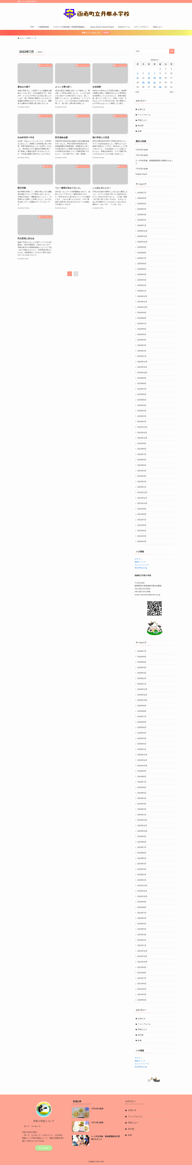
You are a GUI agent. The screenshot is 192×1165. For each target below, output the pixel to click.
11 (138, 78)
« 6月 (137, 92)
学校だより (142, 120)
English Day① (141, 174)
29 (160, 87)
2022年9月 (141, 443)
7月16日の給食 (142, 169)
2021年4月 (141, 536)
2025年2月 (141, 285)
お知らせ (141, 109)
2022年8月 (141, 449)
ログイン (138, 559)
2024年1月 (141, 356)
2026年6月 (141, 198)
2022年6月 (141, 460)
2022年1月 (141, 487)
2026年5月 (141, 204)
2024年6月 (141, 329)
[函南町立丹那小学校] (96, 14)
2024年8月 (141, 318)
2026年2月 (141, 220)
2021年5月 (141, 530)
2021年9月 (141, 509)
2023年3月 (141, 411)
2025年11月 (142, 236)
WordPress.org (141, 568)
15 (160, 78)
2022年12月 (142, 427)
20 (149, 82)
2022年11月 (142, 432)
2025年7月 (141, 258)
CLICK (106, 33)
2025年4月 (141, 274)
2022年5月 (141, 465)
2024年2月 (141, 351)
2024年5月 (141, 334)
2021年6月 (141, 525)
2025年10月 (142, 242)
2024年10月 (142, 307)
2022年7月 (141, 454)
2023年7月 (141, 389)
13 (149, 78)
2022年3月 (141, 476)
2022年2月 (141, 481)
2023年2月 (141, 416)
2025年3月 (141, 280)
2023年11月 (142, 367)
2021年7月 (141, 520)
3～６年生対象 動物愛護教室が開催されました (154, 161)
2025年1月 (141, 291)
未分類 (140, 125)
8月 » (172, 92)
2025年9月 (141, 247)
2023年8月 (141, 383)
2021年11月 (142, 498)
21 (154, 82)
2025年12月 (142, 231)
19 (143, 82)
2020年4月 (141, 541)
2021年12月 (142, 492)
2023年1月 (141, 421)
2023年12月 (142, 362)
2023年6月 (141, 394)
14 (154, 78)
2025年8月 (141, 253)
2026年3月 (141, 214)
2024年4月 (141, 340)
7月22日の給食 (142, 150)
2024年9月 (141, 312)
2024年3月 (141, 345)
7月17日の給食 (142, 155)
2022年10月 (142, 438)
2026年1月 (141, 225)
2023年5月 (141, 400)
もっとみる (44, 1148)
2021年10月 (142, 503)
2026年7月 (141, 193)
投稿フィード (140, 562)
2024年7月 (141, 323)
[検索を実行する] (171, 51)
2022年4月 (141, 471)
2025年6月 (141, 263)
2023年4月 (141, 405)
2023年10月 (142, 372)
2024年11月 (142, 302)
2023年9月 (141, 378)
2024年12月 (142, 296)
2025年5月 (141, 269)
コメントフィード (142, 565)
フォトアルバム (144, 115)
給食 (140, 131)
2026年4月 (141, 209)
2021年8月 (141, 514)
